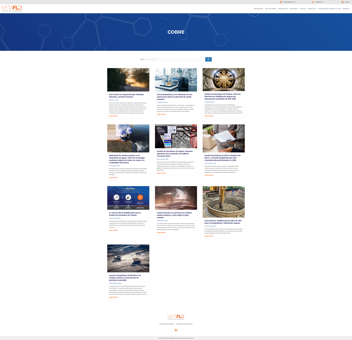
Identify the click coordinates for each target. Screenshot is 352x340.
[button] (208, 59)
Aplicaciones (270, 9)
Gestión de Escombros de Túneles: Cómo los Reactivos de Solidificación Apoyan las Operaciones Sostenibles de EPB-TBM (223, 96)
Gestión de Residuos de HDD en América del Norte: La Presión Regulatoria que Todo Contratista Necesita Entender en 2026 (223, 157)
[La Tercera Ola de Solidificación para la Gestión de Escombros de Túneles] (128, 198)
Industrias (258, 9)
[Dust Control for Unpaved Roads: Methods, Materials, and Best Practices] (128, 80)
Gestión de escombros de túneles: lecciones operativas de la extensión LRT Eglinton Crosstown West (175, 153)
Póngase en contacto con (329, 9)
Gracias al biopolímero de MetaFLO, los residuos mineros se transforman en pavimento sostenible (125, 277)
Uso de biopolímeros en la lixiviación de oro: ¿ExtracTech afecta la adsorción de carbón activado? (174, 96)
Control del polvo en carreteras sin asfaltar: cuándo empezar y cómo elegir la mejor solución (174, 215)
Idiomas (346, 9)
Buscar (142, 59)
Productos (283, 9)
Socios (303, 9)
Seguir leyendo (113, 116)
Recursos (294, 9)
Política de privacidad (166, 324)
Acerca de (312, 9)
